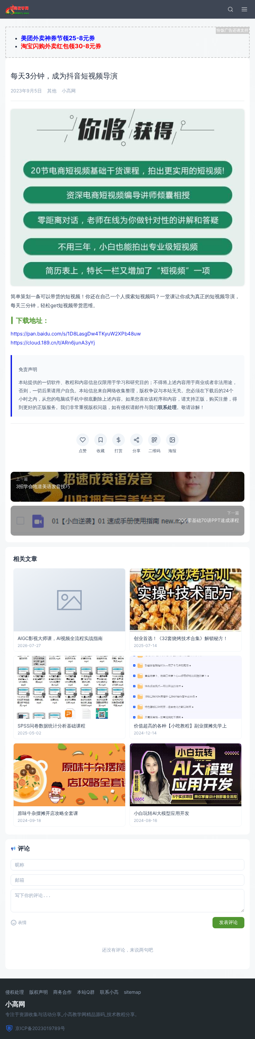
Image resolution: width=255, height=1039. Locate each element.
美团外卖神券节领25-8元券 (58, 38)
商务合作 (62, 992)
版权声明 (38, 992)
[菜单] (244, 9)
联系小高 (109, 992)
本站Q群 (86, 992)
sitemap (132, 992)
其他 (51, 90)
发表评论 (228, 922)
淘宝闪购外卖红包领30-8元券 (61, 46)
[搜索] (230, 9)
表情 (22, 922)
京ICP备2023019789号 (40, 1028)
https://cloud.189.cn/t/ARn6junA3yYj (53, 342)
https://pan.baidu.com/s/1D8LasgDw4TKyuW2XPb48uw (76, 333)
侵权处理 (14, 992)
